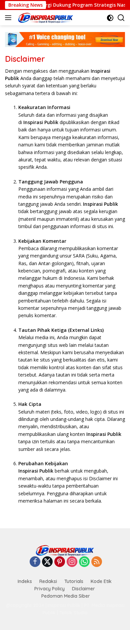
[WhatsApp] (84, 562)
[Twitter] (47, 562)
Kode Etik (101, 581)
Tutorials (73, 581)
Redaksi (48, 581)
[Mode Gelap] (110, 17)
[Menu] (9, 17)
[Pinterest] (59, 562)
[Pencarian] (121, 17)
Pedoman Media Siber (65, 596)
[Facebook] (35, 562)
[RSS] (96, 562)
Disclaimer (83, 589)
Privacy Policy (49, 589)
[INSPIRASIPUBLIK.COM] (45, 17)
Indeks (25, 581)
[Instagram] (72, 562)
